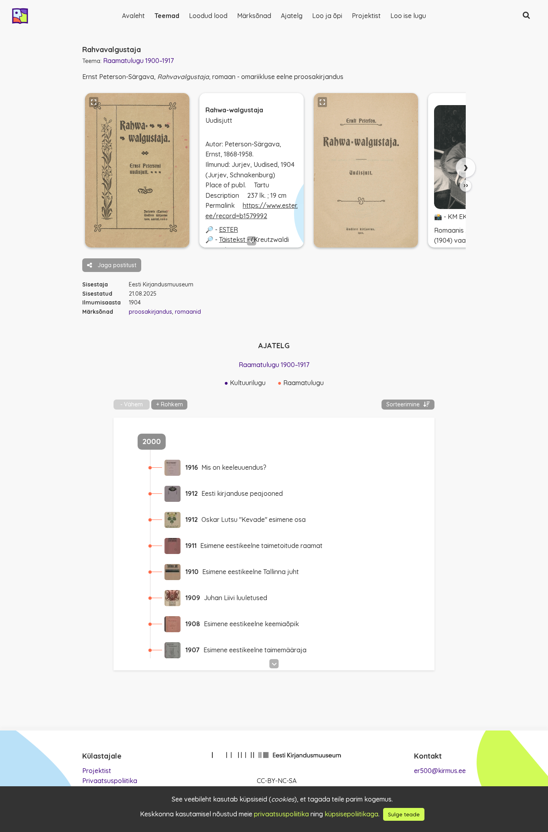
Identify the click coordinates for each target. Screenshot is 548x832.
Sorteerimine (403, 404)
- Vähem (131, 404)
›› (465, 185)
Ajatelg (291, 16)
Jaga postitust (116, 265)
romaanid (188, 311)
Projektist (366, 16)
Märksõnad (254, 16)
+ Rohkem (169, 404)
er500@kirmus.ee (440, 771)
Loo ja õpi (327, 16)
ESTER (228, 229)
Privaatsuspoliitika (109, 781)
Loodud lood (208, 16)
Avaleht (133, 16)
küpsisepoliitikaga (351, 814)
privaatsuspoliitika (281, 814)
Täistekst (233, 239)
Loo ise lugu (408, 16)
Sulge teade (404, 814)
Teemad (166, 16)
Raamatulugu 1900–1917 (138, 61)
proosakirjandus (150, 311)
